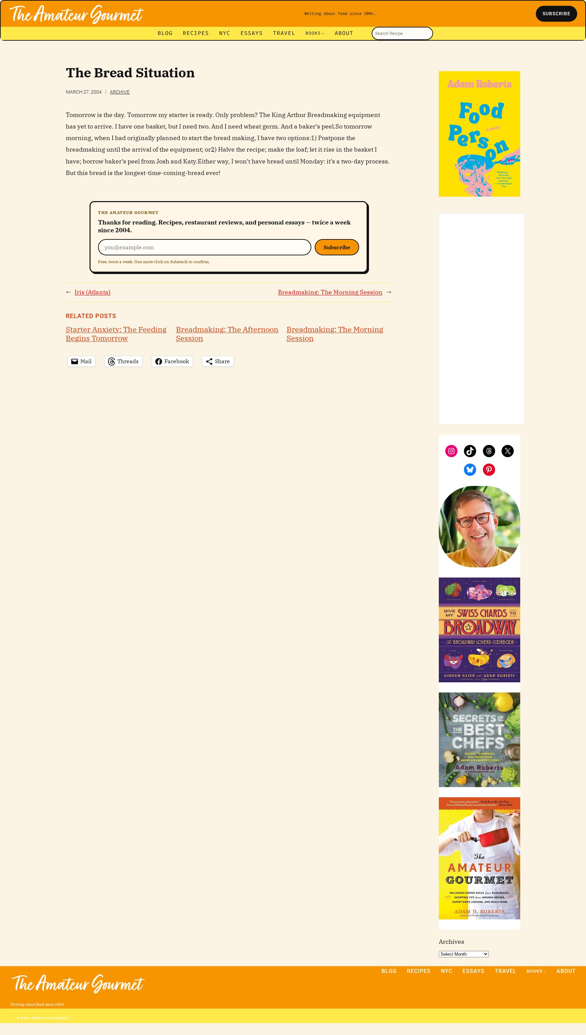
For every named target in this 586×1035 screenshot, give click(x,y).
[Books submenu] (323, 33)
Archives (451, 941)
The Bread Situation (130, 72)
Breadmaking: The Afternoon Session (227, 334)
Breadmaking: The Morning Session (330, 292)
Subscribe (337, 247)
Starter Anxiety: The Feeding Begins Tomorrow (116, 334)
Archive (120, 92)
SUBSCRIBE (556, 13)
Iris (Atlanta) (93, 292)
